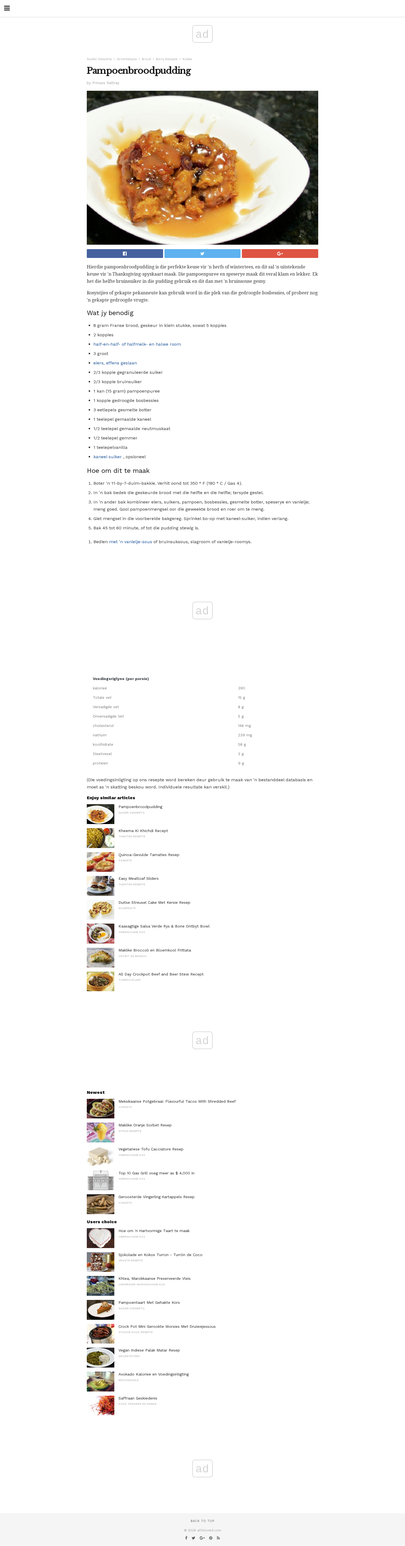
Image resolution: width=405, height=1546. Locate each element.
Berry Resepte (167, 59)
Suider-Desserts (99, 59)
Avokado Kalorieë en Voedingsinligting (153, 1374)
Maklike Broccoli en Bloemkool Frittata (154, 950)
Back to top (202, 1521)
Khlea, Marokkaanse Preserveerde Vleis (154, 1278)
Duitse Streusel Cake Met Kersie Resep (154, 902)
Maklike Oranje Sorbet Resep (145, 1125)
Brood (146, 59)
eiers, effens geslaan (115, 363)
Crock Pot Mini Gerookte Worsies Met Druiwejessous (167, 1326)
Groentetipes (127, 59)
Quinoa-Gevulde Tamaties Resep (148, 854)
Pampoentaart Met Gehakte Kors (149, 1302)
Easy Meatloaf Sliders (138, 878)
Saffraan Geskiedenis (137, 1398)
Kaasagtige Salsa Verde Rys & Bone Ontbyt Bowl (164, 926)
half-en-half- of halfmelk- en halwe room (137, 344)
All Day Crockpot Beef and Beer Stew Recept (161, 974)
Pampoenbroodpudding (140, 806)
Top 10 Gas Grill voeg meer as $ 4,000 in (156, 1173)
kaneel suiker (107, 456)
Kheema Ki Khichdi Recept (143, 830)
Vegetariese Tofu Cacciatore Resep (150, 1149)
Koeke (187, 59)
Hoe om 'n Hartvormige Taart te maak (154, 1230)
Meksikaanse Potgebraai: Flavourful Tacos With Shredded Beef (177, 1101)
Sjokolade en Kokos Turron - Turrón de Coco (160, 1254)
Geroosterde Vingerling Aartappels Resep (156, 1197)
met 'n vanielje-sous (130, 541)
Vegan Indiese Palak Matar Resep (149, 1350)
